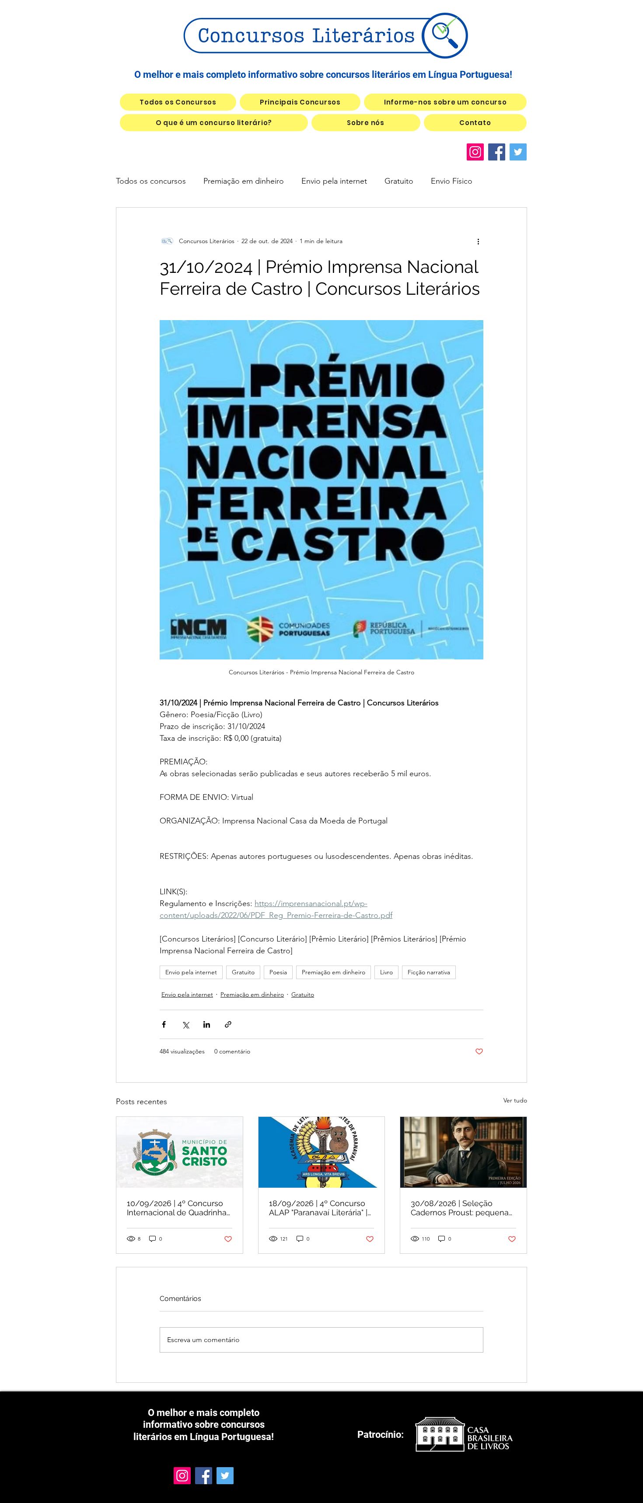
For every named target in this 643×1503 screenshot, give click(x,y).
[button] (508, 24)
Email (211, 87)
